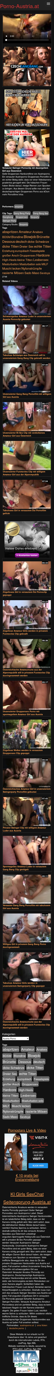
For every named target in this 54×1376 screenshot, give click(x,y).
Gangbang (8, 216)
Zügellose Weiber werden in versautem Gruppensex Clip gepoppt (23, 752)
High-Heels (9, 260)
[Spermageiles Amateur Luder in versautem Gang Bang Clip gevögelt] (27, 849)
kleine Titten (25, 260)
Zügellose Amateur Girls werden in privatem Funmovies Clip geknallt (25, 632)
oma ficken (42, 1325)
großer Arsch (10, 255)
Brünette (43, 236)
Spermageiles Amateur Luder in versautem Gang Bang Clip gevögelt (24, 868)
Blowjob (30, 236)
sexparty (19, 206)
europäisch (22, 251)
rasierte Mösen (13, 273)
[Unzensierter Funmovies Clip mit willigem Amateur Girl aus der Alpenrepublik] (27, 454)
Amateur (25, 231)
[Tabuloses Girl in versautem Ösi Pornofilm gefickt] (27, 493)
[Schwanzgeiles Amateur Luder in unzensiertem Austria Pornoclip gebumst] (27, 299)
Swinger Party (9, 220)
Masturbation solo (30, 264)
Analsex (37, 232)
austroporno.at (27, 1325)
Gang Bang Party (22, 213)
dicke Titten (10, 246)
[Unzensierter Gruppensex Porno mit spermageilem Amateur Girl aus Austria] (27, 694)
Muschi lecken (11, 268)
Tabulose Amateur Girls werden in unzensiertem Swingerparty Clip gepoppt (24, 984)
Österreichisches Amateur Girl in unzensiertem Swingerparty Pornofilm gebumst (27, 790)
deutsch (21, 241)
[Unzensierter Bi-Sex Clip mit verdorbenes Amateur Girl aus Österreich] (27, 415)
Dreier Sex (26, 246)
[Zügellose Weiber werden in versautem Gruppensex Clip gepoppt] (27, 733)
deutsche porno (16, 1328)
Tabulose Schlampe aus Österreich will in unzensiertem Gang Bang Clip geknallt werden (26, 356)
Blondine (17, 236)
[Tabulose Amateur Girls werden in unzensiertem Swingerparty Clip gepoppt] (27, 965)
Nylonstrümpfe (31, 268)
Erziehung (8, 251)
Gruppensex (22, 216)
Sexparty (35, 216)
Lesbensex (40, 259)
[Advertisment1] (27, 108)
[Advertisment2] (27, 147)
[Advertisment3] (27, 539)
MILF (45, 264)
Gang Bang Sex (40, 213)
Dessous (8, 241)
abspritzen (10, 231)
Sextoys (45, 273)
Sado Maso (31, 273)
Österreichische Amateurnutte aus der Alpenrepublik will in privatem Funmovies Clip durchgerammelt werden (26, 672)
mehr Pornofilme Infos (12, 194)
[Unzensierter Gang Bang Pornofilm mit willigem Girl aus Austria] (27, 376)
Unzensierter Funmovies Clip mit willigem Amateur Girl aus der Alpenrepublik (24, 473)
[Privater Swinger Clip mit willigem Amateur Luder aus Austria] (27, 810)
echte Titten (42, 246)
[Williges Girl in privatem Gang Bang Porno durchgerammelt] (27, 927)
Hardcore (43, 255)
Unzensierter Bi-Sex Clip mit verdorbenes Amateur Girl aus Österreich (24, 434)
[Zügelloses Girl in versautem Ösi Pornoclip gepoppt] (27, 574)
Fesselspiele (37, 251)
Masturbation (10, 264)
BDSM (6, 237)
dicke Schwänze (38, 241)
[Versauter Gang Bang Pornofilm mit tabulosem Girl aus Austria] (27, 888)
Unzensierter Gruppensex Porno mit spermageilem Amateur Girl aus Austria (23, 713)
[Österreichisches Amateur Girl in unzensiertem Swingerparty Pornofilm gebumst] (27, 771)
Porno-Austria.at (19, 6)
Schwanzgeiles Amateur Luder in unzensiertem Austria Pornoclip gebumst (27, 318)
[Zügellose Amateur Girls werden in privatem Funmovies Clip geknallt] (27, 613)
